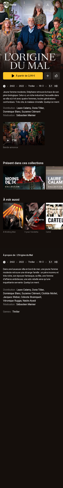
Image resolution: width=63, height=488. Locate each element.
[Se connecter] (47, 5)
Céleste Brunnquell (31, 297)
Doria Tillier (38, 108)
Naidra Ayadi (29, 301)
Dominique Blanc (12, 112)
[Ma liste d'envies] (47, 75)
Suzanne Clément (31, 112)
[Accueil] (9, 5)
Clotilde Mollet (49, 293)
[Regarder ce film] (24, 133)
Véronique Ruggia (12, 301)
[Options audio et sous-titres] (42, 86)
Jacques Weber (11, 297)
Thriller (31, 86)
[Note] (56, 75)
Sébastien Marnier (26, 115)
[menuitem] (39, 5)
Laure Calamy (24, 108)
